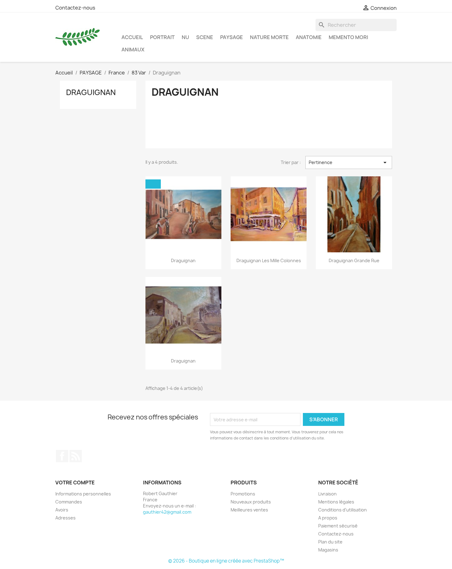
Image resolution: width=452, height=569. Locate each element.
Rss (75, 456)
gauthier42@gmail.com (167, 512)
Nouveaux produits (251, 502)
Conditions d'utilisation (342, 510)
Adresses (65, 518)
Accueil (132, 37)
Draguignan (91, 92)
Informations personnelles (83, 494)
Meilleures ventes (249, 510)
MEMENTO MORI (348, 37)
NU (185, 37)
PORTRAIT (162, 37)
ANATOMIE (309, 37)
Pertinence (349, 162)
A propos (327, 518)
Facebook (62, 456)
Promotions (243, 494)
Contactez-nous (75, 7)
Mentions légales (336, 502)
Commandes (68, 502)
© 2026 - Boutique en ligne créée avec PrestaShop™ (226, 561)
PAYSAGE (231, 37)
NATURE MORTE (269, 37)
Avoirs (61, 510)
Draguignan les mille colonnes (268, 260)
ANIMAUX (133, 49)
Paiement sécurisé (338, 526)
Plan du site (330, 542)
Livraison (327, 494)
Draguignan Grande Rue (354, 260)
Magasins (328, 550)
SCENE (204, 37)
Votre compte (75, 482)
